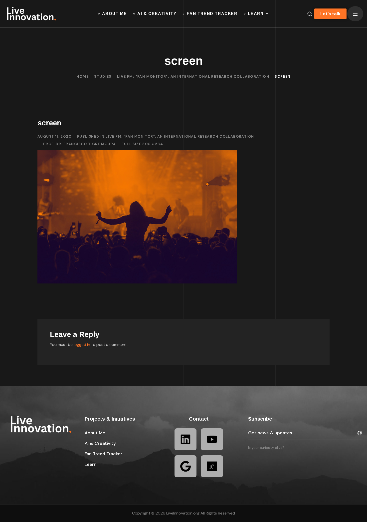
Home (82, 76)
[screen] (137, 153)
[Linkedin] (185, 439)
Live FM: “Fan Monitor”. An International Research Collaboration (180, 136)
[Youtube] (212, 439)
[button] (95, 433)
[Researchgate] (212, 466)
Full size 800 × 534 (142, 144)
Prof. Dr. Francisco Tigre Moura (79, 144)
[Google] (185, 466)
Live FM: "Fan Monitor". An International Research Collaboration (193, 76)
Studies (103, 76)
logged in (82, 344)
